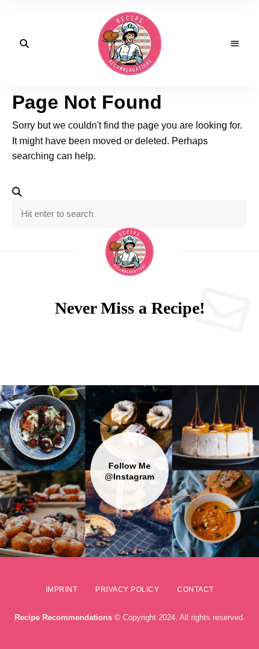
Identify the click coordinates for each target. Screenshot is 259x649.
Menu (235, 44)
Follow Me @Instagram (129, 471)
